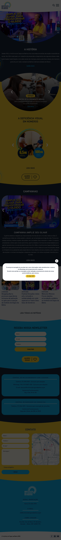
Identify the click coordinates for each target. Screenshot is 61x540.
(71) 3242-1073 (30, 276)
